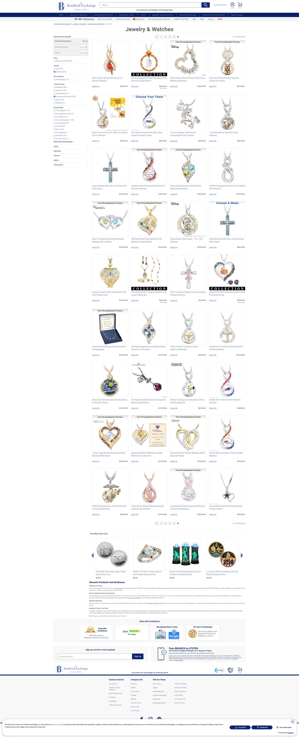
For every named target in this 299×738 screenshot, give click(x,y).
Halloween (140, 19)
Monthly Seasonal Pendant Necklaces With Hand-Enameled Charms (148, 79)
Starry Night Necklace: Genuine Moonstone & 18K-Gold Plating (109, 401)
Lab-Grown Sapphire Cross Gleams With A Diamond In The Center (148, 348)
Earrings (59, 90)
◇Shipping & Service (115, 705)
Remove (81, 47)
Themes (57, 156)
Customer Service (220, 5)
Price (56, 58)
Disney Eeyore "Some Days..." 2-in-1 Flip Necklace (186, 240)
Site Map (133, 699)
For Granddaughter (63, 120)
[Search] (206, 5)
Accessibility (113, 701)
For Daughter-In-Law (63, 113)
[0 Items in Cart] (240, 4)
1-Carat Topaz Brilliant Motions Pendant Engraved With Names (108, 454)
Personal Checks (123, 19)
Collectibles (156, 699)
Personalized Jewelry (159, 703)
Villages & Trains (126, 14)
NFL (194, 19)
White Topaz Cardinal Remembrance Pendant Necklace (107, 79)
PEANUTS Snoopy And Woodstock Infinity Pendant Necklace (187, 401)
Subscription (58, 165)
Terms (234, 659)
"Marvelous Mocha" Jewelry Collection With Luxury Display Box (149, 293)
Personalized (59, 76)
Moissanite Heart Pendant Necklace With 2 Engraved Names (187, 454)
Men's (58, 69)
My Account (112, 684)
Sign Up (137, 656)
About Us (134, 684)
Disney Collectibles (181, 687)
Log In (232, 7)
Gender (56, 66)
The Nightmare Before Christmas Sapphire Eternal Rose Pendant (148, 401)
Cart (240, 7)
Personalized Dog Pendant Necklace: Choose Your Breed (224, 79)
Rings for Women (180, 691)
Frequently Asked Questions (114, 689)
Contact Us (112, 697)
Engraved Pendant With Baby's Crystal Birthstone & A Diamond (146, 454)
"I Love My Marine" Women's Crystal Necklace (223, 133)
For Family (59, 117)
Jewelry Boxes (61, 93)
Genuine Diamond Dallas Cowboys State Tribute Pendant (225, 507)
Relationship (58, 108)
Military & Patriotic (188, 14)
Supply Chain (135, 707)
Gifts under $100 (62, 61)
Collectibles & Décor (103, 14)
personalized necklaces (134, 598)
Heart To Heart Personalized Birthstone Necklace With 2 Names (108, 240)
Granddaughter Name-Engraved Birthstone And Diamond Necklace (187, 507)
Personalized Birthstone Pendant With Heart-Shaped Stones (185, 187)
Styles (56, 146)
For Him (58, 129)
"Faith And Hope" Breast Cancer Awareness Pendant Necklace (187, 293)
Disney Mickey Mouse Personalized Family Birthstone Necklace (187, 79)
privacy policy (57, 724)
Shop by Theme (180, 703)
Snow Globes (157, 684)
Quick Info (95, 86)
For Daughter (60, 110)
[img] (240, 669)
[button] (220, 670)
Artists (56, 160)
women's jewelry (119, 588)
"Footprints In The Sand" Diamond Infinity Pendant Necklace (226, 348)
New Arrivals (237, 14)
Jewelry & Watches (78, 14)
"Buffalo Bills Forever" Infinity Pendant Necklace (224, 401)
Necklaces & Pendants (64, 96)
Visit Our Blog (135, 710)
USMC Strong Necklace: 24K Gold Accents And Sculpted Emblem (109, 507)
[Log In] (232, 4)
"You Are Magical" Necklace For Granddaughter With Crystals (183, 133)
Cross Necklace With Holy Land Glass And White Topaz (109, 187)
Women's (59, 72)
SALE (220, 19)
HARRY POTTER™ (181, 19)
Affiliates (133, 695)
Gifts (61, 14)
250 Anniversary (86, 19)
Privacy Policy (179, 660)
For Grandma (60, 123)
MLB (202, 19)
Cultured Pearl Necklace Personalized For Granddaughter (109, 348)
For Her (58, 126)
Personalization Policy (116, 693)
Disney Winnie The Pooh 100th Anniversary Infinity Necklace (109, 133)
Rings (58, 99)
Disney (211, 19)
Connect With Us (136, 703)
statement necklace (153, 603)
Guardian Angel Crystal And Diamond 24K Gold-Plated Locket (109, 293)
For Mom (59, 135)
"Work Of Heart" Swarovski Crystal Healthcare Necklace (184, 348)
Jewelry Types (59, 84)
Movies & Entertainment (214, 14)
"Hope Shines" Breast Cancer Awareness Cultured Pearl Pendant (147, 507)
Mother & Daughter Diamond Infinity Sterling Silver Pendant (227, 187)
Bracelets (59, 87)
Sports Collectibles (180, 684)
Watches (59, 103)
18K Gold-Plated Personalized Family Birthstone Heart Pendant (146, 240)
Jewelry (155, 687)
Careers (133, 687)
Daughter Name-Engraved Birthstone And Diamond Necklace (148, 187)
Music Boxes (179, 695)
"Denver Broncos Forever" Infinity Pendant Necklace (226, 454)
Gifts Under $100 (105, 19)
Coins (143, 14)
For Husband (60, 132)
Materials (57, 151)
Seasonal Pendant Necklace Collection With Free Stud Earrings (227, 293)
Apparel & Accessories (162, 14)
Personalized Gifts (158, 691)
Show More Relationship (63, 142)
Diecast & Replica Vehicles (159, 19)
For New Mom (61, 138)
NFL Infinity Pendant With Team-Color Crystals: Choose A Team (146, 133)
